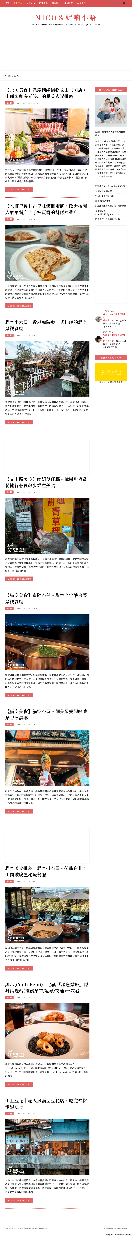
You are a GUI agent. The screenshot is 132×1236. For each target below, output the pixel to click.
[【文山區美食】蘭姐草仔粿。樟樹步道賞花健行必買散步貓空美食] (47, 525)
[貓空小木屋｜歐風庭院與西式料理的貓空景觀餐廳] (47, 368)
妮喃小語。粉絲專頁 (117, 205)
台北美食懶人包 (113, 219)
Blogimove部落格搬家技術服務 (118, 1234)
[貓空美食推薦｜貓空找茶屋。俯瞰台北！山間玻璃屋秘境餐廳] (47, 914)
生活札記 (68, 3)
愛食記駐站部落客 (103, 191)
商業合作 (81, 3)
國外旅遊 (43, 3)
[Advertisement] (66, 52)
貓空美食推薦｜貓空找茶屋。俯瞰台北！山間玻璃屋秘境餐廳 (46, 871)
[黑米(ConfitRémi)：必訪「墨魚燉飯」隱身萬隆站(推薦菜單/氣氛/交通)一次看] (47, 1030)
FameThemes (121, 1228)
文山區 (9, 103)
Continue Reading (20, 189)
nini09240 (105, 200)
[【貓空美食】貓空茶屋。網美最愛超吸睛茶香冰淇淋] (47, 757)
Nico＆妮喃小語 (66, 17)
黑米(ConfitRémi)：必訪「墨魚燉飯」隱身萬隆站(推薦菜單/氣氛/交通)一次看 (46, 987)
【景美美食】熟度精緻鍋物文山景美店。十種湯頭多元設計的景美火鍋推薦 (46, 93)
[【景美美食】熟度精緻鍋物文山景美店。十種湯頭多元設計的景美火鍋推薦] (47, 136)
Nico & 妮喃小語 (111, 141)
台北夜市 (30, 3)
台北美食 (17, 3)
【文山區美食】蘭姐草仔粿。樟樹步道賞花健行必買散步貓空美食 (46, 482)
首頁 (7, 3)
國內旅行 (56, 3)
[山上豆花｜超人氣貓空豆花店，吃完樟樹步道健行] (47, 1146)
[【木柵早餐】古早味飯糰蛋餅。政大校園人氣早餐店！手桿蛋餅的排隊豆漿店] (47, 252)
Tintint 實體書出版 (104, 195)
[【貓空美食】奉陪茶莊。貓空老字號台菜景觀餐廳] (47, 641)
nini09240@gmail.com (107, 214)
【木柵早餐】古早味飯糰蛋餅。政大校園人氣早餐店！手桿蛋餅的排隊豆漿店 (46, 209)
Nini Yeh (21, 103)
